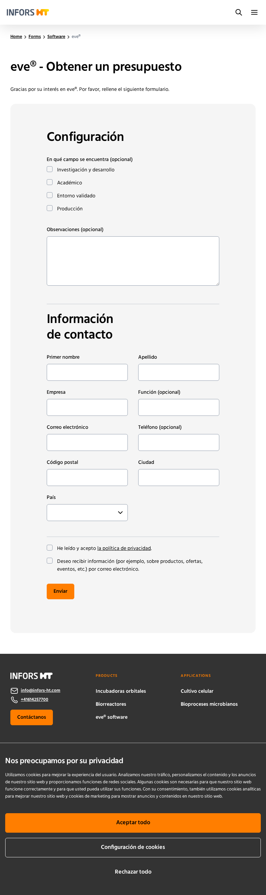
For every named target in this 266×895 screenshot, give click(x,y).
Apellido (147, 357)
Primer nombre (63, 357)
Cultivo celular (197, 691)
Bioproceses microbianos (209, 704)
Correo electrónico (67, 427)
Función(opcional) (159, 392)
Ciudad (146, 462)
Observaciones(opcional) (75, 230)
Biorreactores (111, 704)
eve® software (111, 717)
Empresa (56, 392)
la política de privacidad (124, 548)
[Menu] (254, 12)
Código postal (62, 462)
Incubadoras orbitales (121, 691)
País (51, 498)
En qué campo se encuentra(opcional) (90, 160)
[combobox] (53, 512)
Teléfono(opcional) (160, 427)
